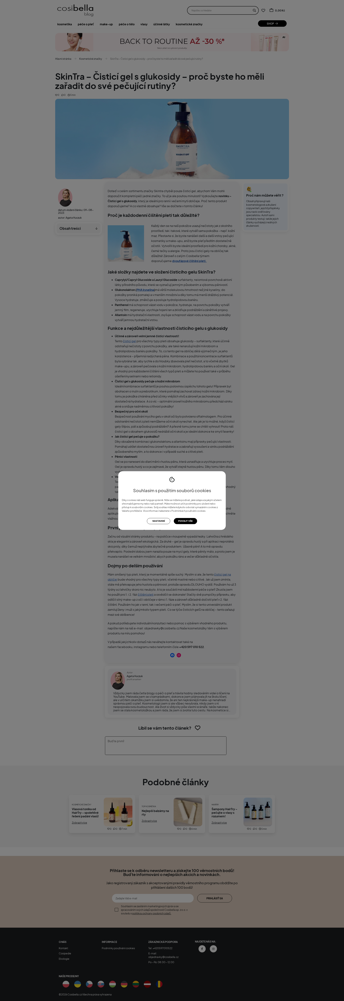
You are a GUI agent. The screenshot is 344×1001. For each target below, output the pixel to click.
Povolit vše (185, 521)
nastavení (158, 521)
